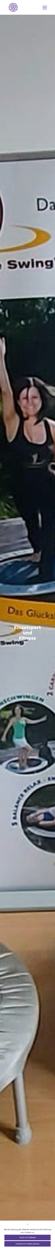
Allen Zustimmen (27, 1237)
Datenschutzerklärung (27, 1243)
